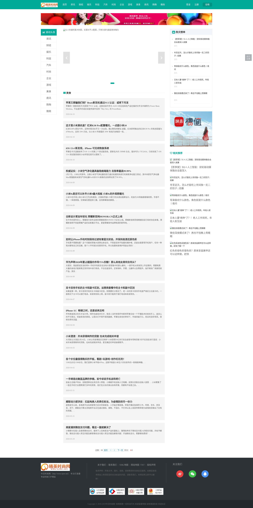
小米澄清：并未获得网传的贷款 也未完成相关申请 (92, 336)
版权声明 (151, 465)
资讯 (73, 4)
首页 (65, 4)
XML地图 (123, 465)
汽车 (105, 4)
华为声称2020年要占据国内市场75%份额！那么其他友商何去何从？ (101, 262)
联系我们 (112, 465)
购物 (154, 4)
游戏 (130, 4)
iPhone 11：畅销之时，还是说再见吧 (85, 310)
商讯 (146, 4)
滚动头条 (50, 32)
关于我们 (102, 465)
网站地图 (135, 465)
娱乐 (89, 4)
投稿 (207, 4)
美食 (138, 4)
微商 (163, 4)
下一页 (120, 450)
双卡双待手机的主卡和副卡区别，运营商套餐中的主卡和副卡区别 (100, 288)
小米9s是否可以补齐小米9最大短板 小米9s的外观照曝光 (95, 194)
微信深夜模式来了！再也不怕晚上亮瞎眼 (190, 93)
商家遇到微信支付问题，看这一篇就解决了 (88, 427)
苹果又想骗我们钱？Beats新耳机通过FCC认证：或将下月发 (97, 102)
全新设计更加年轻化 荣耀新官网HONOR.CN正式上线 (94, 216)
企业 (122, 4)
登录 (188, 4)
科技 (97, 4)
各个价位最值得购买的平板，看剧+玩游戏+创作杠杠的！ (95, 359)
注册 (196, 4)
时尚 (114, 4)
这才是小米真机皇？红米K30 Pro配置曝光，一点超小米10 (96, 125)
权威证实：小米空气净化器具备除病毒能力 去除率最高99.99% (98, 171)
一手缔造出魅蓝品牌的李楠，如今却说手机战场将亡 (93, 379)
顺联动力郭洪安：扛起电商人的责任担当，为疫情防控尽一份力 (99, 401)
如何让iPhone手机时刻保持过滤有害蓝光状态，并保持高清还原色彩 (101, 239)
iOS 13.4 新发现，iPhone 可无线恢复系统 (87, 148)
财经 (81, 4)
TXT (142, 465)
